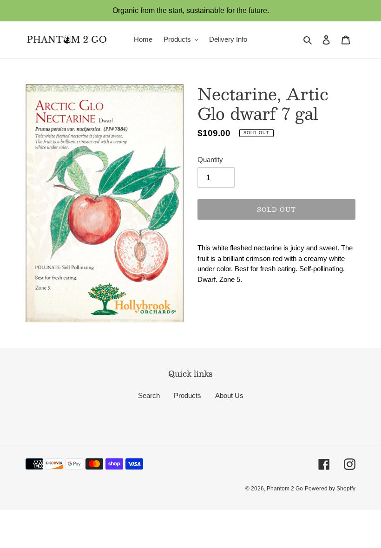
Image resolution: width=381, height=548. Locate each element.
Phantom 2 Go (285, 488)
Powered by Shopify (330, 488)
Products (187, 395)
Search (149, 395)
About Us (229, 395)
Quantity (210, 159)
